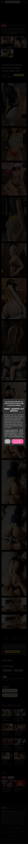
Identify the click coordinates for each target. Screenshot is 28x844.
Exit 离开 (7, 441)
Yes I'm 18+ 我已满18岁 (17, 441)
